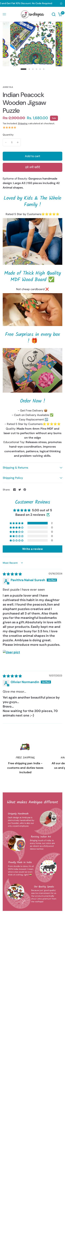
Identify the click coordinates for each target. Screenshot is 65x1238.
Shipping (23, 123)
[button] (17, 523)
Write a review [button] (32, 549)
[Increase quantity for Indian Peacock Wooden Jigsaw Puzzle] (18, 142)
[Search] (54, 14)
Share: (6, 489)
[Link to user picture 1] (11, 658)
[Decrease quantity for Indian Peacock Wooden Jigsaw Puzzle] (6, 142)
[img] (12, 574)
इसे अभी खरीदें (32, 167)
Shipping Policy (13, 478)
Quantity (8, 134)
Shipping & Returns (15, 467)
